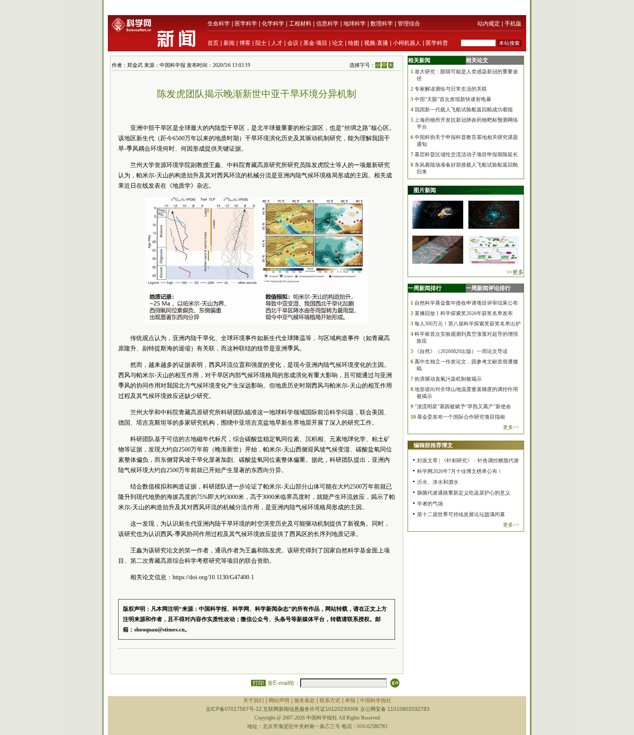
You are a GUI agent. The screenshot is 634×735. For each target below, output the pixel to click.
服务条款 (304, 700)
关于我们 (253, 700)
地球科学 (354, 23)
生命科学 (218, 23)
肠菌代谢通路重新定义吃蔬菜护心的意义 (463, 493)
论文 (337, 43)
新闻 (229, 43)
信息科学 (327, 23)
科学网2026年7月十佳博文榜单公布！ (459, 471)
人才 (276, 43)
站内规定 (488, 23)
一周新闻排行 (425, 288)
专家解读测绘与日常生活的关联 (450, 89)
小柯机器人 (407, 43)
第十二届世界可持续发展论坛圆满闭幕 (461, 514)
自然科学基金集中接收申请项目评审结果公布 (466, 303)
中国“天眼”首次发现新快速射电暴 (452, 99)
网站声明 (279, 700)
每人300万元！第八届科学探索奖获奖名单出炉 (467, 324)
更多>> (511, 427)
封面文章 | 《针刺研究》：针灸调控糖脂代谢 (468, 460)
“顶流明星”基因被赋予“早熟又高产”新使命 (462, 407)
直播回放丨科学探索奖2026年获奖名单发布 (463, 313)
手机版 (513, 23)
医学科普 (437, 43)
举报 (350, 700)
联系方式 (330, 700)
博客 (245, 43)
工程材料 (300, 23)
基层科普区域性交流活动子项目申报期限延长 (466, 154)
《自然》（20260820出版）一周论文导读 (461, 351)
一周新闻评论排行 (488, 288)
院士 (261, 43)
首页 (213, 43)
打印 (258, 683)
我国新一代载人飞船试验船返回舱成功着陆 (463, 110)
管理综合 (409, 23)
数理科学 (381, 23)
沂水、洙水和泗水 (437, 482)
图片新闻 (425, 190)
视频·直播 (376, 43)
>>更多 (515, 272)
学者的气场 (430, 504)
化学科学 (273, 23)
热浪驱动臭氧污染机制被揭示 (448, 379)
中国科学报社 (375, 700)
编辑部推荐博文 (433, 445)
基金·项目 (315, 43)
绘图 (353, 43)
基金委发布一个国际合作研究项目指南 (461, 417)
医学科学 (246, 23)
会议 (292, 43)
